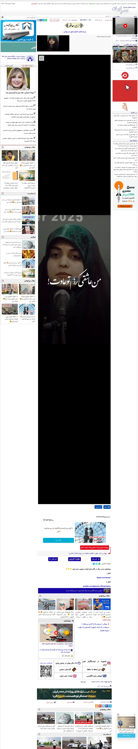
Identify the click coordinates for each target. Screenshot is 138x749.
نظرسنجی (114, 4)
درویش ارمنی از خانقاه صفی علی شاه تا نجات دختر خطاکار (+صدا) (13, 57)
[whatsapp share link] (46, 20)
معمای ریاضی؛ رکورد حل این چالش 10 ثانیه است (125, 159)
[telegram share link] (43, 20)
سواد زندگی (92, 4)
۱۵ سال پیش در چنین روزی (66, 663)
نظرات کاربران (74, 559)
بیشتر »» (117, 16)
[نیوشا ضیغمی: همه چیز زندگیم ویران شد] (18, 78)
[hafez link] (74, 25)
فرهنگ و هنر (63, 4)
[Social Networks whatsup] (99, 564)
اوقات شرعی (103, 4)
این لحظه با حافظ (93, 669)
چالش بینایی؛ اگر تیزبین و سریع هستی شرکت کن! (126, 154)
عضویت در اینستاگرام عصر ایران (94, 663)
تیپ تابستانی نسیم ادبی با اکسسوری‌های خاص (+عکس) (125, 131)
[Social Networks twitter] (96, 564)
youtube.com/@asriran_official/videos (97, 586)
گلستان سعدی (65, 669)
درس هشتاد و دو (131, 68)
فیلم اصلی (107, 512)
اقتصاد (82, 4)
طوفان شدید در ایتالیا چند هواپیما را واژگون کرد (126, 37)
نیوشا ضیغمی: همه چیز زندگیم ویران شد (20, 93)
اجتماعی (107, 20)
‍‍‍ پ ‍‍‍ (88, 19)
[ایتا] (96, 705)
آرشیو (123, 4)
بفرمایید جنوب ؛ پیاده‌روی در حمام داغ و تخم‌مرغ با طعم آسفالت (57, 645)
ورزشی (74, 4)
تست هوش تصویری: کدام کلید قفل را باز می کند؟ (125, 164)
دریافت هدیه (126, 735)
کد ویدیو (98, 507)
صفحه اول (134, 4)
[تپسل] (44, 520)
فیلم (45, 4)
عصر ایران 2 (40, 4)
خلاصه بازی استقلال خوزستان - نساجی (125, 41)
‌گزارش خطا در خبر (55, 20)
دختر (98, 686)
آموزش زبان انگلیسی (94, 676)
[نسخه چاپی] (81, 20)
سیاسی (87, 4)
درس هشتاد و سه (131, 65)
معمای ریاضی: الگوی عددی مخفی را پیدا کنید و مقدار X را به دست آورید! (126, 150)
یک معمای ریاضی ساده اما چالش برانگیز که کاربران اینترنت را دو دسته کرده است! (125, 145)
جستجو (119, 4)
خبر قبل (54, 559)
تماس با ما (128, 4)
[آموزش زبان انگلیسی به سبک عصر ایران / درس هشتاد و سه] (125, 54)
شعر (102, 686)
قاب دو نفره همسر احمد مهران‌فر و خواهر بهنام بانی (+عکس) (125, 121)
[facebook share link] (41, 20)
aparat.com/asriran (104, 578)
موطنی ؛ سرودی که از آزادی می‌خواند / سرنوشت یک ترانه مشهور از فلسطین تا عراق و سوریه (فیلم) (93, 627)
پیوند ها (97, 4)
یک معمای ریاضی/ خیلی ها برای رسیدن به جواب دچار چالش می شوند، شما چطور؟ (125, 175)
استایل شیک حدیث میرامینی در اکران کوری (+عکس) (125, 117)
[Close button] (135, 715)
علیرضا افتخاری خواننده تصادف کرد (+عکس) (127, 126)
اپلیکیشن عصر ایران (46, 663)
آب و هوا (109, 4)
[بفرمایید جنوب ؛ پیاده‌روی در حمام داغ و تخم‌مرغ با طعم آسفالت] (56, 633)
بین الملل (70, 4)
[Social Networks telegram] (94, 564)
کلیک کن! (58, 540)
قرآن (52, 4)
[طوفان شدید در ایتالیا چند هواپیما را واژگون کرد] (125, 26)
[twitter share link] (38, 20)
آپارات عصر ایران (66, 676)
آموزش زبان (33, 4)
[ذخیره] (84, 20)
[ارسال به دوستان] (82, 20)
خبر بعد (94, 559)
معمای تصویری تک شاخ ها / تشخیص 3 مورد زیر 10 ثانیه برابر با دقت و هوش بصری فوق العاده (125, 169)
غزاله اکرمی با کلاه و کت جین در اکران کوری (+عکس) (126, 136)
